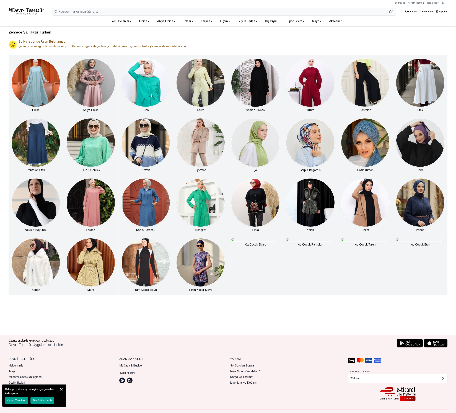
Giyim (224, 21)
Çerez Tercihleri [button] (16, 400)
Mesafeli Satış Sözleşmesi (25, 377)
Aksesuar (335, 21)
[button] (392, 11)
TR (445, 2)
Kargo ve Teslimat (241, 377)
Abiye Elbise (165, 21)
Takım (187, 21)
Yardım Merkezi (416, 2)
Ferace (205, 21)
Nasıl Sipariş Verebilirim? (245, 371)
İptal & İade (433, 2)
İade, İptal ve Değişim (243, 382)
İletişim (13, 371)
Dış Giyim (271, 21)
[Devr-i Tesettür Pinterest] (122, 380)
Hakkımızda (399, 2)
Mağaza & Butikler (131, 365)
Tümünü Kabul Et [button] (42, 400)
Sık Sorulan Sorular (242, 365)
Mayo (315, 21)
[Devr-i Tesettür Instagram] (130, 380)
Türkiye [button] (354, 378)
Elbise (143, 21)
